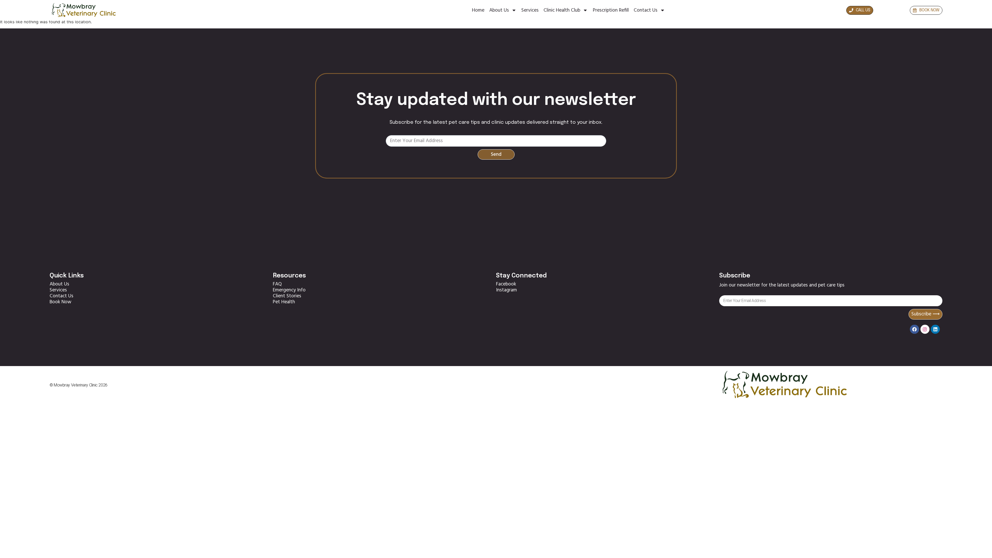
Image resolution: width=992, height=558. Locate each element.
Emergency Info (289, 290)
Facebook (506, 284)
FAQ (277, 284)
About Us (499, 10)
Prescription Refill (611, 10)
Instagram (506, 290)
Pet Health (284, 302)
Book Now (60, 302)
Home (478, 10)
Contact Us (645, 10)
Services (530, 10)
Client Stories (287, 296)
